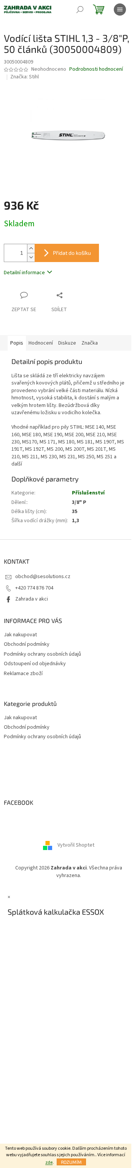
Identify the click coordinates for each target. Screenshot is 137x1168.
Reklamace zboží (23, 673)
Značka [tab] (89, 343)
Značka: (24, 77)
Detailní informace (24, 273)
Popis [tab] (16, 343)
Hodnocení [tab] (41, 343)
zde (49, 1162)
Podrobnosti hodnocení (96, 69)
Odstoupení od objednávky (35, 663)
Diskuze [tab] (67, 343)
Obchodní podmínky (26, 644)
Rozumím (71, 1162)
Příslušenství (88, 493)
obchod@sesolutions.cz (42, 576)
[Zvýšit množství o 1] (31, 248)
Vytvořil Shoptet (75, 845)
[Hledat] (80, 9)
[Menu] (119, 9)
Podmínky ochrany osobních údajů (42, 654)
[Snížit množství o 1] (31, 257)
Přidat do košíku (72, 252)
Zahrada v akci (31, 599)
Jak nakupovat (20, 635)
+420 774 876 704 (34, 588)
